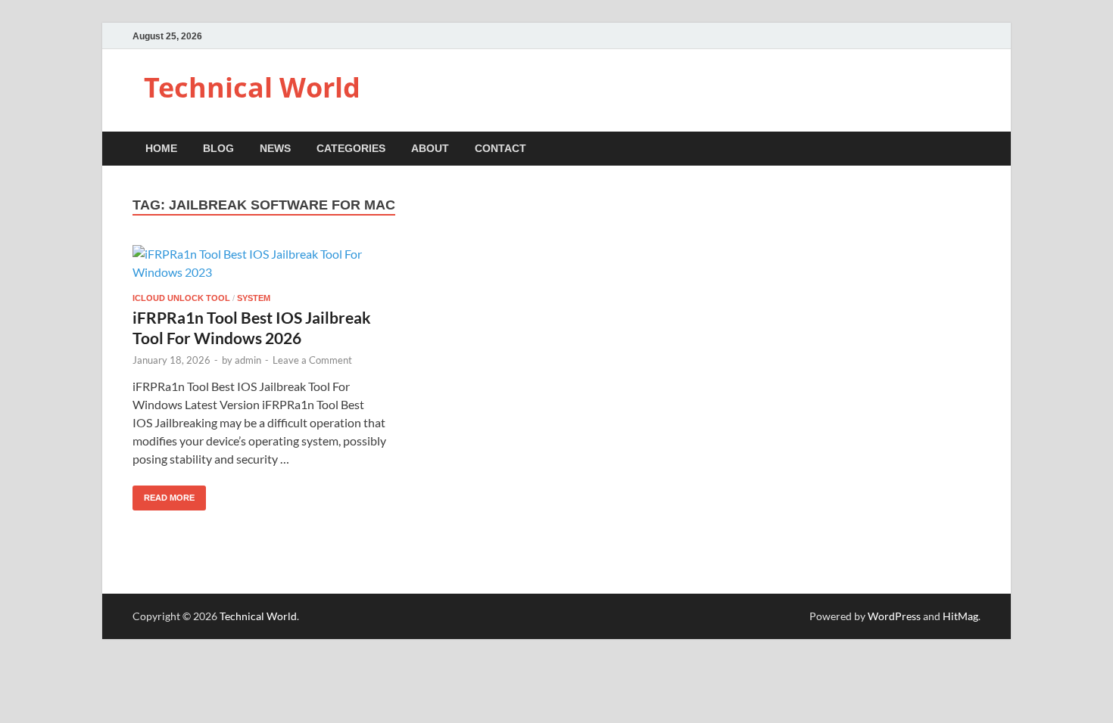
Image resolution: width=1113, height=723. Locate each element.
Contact (500, 148)
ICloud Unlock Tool (181, 298)
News (275, 148)
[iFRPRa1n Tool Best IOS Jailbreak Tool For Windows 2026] (264, 263)
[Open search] (973, 149)
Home (161, 148)
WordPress (894, 616)
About (430, 148)
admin (248, 360)
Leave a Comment (312, 360)
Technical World (252, 87)
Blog (218, 148)
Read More (163, 494)
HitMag (960, 616)
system (253, 298)
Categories (350, 148)
